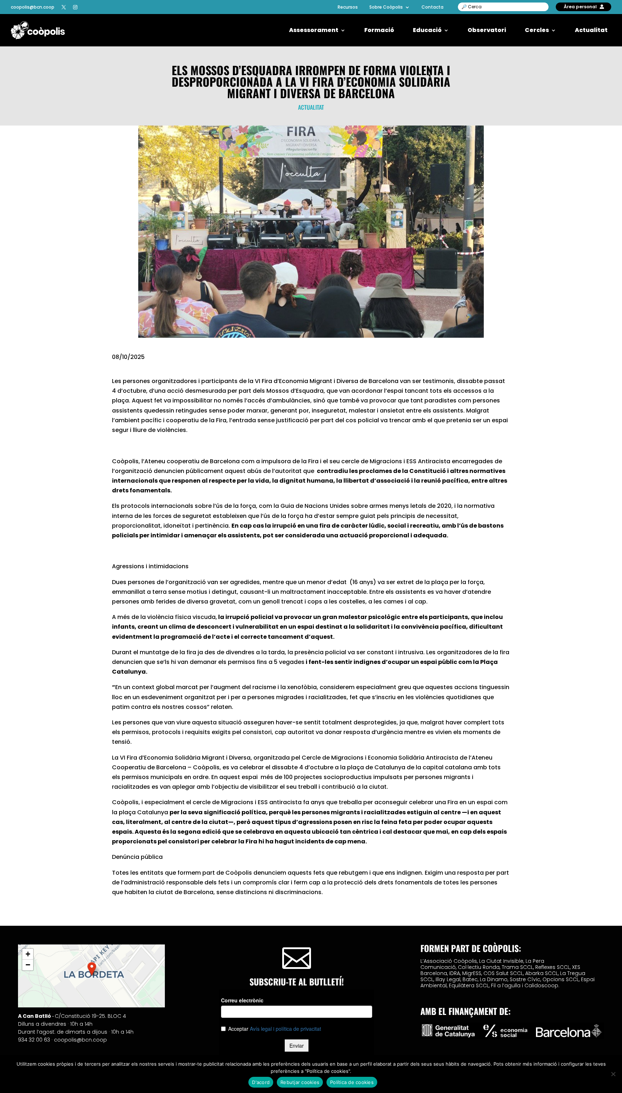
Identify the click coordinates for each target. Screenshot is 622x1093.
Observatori (487, 30)
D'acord (261, 1082)
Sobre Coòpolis (386, 7)
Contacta (432, 7)
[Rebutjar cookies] (613, 1074)
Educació (427, 30)
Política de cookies (352, 1082)
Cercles (537, 30)
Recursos (348, 7)
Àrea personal (580, 7)
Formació (379, 30)
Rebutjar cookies (299, 1082)
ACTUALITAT (311, 107)
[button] (92, 969)
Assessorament (313, 30)
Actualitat (591, 30)
